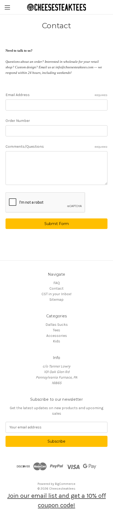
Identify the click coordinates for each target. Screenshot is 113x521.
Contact (56, 288)
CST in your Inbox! (56, 294)
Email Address (56, 95)
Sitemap (56, 299)
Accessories (56, 335)
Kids (56, 341)
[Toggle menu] (7, 7)
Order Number (18, 120)
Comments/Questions (56, 146)
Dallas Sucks (56, 324)
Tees (56, 330)
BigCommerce (65, 484)
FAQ (56, 283)
